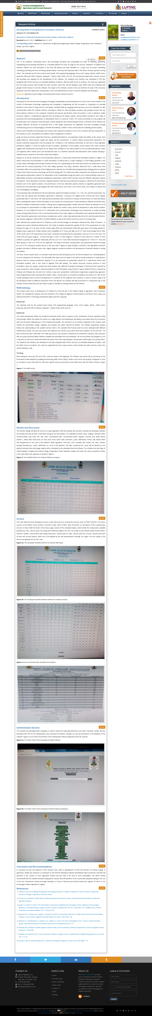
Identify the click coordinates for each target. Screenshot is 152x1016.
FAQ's (54, 991)
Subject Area (56, 985)
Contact (124, 13)
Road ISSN (118, 149)
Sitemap (55, 995)
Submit (131, 66)
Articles (74, 13)
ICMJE (117, 164)
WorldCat (118, 161)
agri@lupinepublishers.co (130, 40)
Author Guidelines (58, 982)
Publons (117, 158)
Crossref (118, 152)
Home (22, 13)
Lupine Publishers (87, 974)
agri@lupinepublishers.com (130, 37)
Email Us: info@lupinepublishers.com (28, 1)
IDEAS (117, 173)
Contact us (56, 988)
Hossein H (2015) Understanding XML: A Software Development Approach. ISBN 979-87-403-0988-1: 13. (53, 941)
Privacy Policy (79, 1013)
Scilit (116, 155)
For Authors (99, 13)
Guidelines (86, 13)
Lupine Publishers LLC (43, 1011)
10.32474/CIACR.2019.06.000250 (30, 51)
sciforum (118, 167)
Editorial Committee (61, 13)
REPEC (117, 170)
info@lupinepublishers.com (27, 987)
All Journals (113, 13)
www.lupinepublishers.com (44, 1013)
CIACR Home (32, 13)
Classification (45, 13)
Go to (102, 58)
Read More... (120, 224)
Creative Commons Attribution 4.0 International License (80, 1011)
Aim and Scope (57, 979)
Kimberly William (126, 29)
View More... (129, 176)
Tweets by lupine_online (119, 185)
